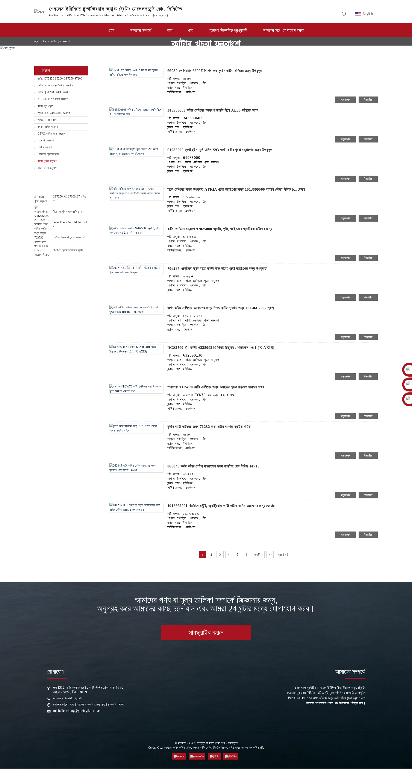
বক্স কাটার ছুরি (256, 747)
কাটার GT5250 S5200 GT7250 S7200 (60, 78)
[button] (61, 189)
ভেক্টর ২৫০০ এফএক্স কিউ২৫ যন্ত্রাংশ (55, 85)
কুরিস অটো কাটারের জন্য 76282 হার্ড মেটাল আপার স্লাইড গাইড (209, 426)
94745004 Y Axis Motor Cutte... (70, 224)
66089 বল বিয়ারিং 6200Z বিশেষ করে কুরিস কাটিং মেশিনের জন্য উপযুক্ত (214, 71)
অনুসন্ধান (345, 99)
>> (270, 554)
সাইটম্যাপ (233, 743)
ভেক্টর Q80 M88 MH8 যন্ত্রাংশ (54, 92)
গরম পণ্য (220, 743)
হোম (111, 30)
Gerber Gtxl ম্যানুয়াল (159, 747)
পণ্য (170, 30)
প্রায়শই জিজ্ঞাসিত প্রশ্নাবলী (227, 30)
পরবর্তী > (258, 554)
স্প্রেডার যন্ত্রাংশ (46, 140)
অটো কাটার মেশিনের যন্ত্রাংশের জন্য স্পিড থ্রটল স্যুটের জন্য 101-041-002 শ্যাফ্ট (220, 308)
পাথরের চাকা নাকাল (47, 119)
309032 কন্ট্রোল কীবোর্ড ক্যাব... (69, 250)
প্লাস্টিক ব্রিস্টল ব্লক (48, 154)
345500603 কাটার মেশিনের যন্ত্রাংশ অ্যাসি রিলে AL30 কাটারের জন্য (212, 110)
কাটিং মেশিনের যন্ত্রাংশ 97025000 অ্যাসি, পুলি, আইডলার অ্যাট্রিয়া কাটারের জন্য (219, 229)
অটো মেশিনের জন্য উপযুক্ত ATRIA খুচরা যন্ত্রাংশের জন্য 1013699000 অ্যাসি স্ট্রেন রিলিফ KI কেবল (236, 189)
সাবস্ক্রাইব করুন (205, 632)
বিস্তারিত (368, 99)
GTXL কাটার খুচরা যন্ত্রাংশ (51, 133)
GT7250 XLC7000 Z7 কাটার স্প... (69, 199)
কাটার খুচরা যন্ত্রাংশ (47, 161)
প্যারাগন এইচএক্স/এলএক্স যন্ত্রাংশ (54, 113)
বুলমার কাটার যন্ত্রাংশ (48, 126)
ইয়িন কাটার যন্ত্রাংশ (47, 168)
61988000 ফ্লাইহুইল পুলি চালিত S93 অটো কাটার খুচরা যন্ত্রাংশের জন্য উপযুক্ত (220, 150)
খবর (190, 30)
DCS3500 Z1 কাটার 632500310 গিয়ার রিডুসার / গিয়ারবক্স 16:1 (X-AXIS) (220, 347)
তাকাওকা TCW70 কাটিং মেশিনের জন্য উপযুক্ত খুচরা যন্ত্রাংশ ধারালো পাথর (215, 387)
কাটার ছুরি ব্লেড (45, 106)
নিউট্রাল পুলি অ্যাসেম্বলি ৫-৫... (69, 211)
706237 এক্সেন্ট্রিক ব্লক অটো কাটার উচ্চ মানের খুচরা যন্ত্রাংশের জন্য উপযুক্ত (217, 268)
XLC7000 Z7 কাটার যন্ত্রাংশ (53, 99)
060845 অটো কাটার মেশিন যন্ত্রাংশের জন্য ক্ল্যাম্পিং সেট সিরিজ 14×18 (213, 466)
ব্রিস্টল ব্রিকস (220, 747)
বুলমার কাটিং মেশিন (202, 747)
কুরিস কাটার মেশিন (182, 747)
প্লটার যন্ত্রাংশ (45, 147)
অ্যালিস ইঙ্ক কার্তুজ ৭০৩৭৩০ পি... (70, 237)
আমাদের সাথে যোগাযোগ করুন (283, 30)
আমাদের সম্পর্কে (140, 30)
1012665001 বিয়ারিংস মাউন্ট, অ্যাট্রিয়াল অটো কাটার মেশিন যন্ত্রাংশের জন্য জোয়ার (220, 506)
